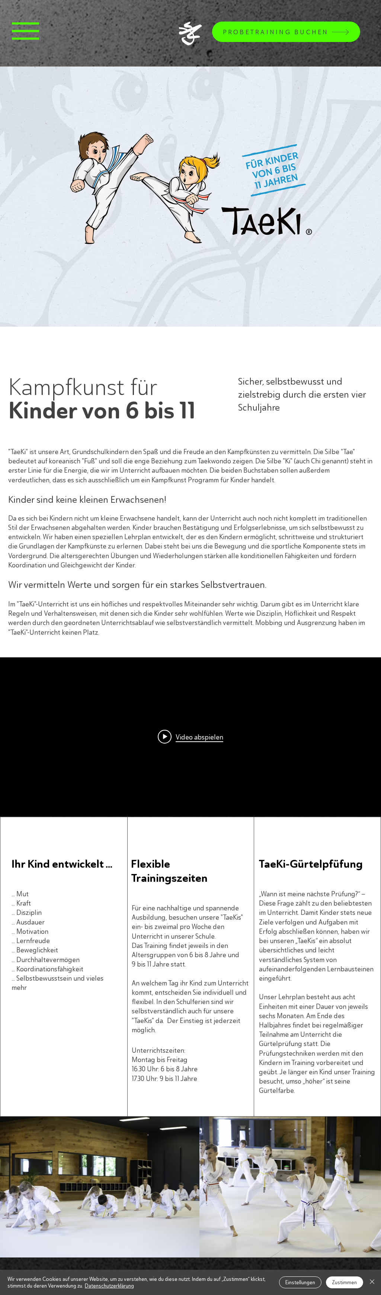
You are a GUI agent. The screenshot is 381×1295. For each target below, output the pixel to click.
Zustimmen (344, 1282)
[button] (25, 31)
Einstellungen (300, 1282)
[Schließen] (372, 1282)
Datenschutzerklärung (109, 1285)
